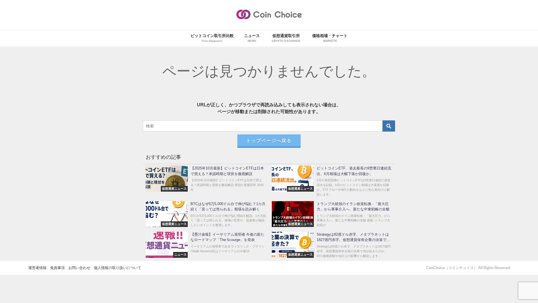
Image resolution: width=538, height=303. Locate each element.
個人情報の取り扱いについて (117, 268)
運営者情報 (37, 268)
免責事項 (57, 268)
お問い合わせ (79, 268)
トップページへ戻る (269, 140)
